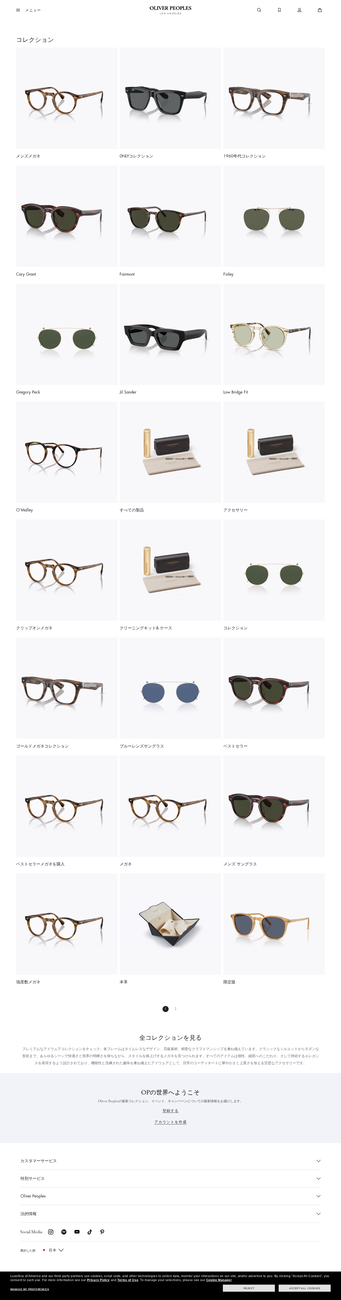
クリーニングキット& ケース (146, 628)
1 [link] (166, 1009)
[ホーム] (170, 10)
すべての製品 (132, 510)
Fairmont (127, 274)
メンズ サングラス (240, 864)
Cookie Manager (219, 1280)
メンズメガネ (28, 156)
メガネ (126, 864)
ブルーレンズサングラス (142, 746)
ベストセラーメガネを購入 (40, 864)
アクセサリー (235, 510)
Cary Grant (26, 274)
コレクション (235, 628)
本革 (124, 982)
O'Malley (24, 510)
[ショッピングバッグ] (320, 10)
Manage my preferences (29, 1289)
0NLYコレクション (136, 156)
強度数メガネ (28, 982)
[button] (28, 10)
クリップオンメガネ (34, 628)
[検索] (259, 10)
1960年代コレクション (244, 156)
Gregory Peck (28, 392)
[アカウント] (300, 10)
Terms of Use (127, 1280)
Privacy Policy (98, 1280)
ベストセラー (235, 746)
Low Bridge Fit (235, 392)
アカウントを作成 (170, 1122)
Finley (228, 274)
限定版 (229, 982)
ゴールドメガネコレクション (42, 746)
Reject (249, 1288)
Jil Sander (128, 392)
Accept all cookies (304, 1288)
